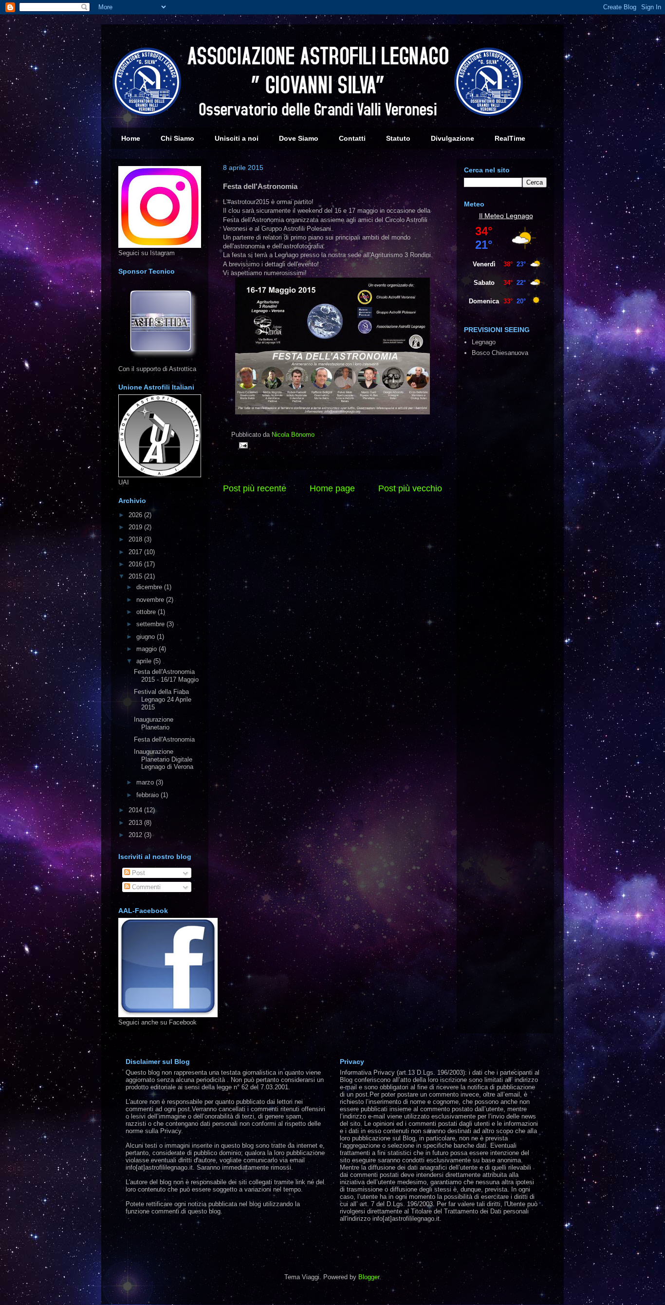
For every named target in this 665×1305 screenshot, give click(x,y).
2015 (136, 576)
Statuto (398, 138)
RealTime (510, 138)
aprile (144, 661)
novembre (151, 599)
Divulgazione (452, 138)
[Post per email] (242, 444)
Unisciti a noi (237, 138)
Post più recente (254, 488)
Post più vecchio (410, 488)
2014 (136, 810)
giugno (146, 636)
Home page (332, 488)
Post (137, 872)
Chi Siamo (177, 138)
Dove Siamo (298, 138)
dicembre (150, 587)
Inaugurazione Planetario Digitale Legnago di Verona (163, 759)
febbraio (148, 795)
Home (130, 138)
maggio (147, 648)
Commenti (145, 887)
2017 (136, 552)
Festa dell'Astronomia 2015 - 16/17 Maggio (166, 675)
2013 (136, 822)
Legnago (519, 216)
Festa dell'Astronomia (164, 739)
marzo (146, 782)
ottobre (147, 611)
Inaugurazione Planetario (153, 723)
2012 (136, 835)
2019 (136, 527)
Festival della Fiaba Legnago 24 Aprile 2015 (162, 699)
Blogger (368, 1277)
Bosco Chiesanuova (500, 352)
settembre (151, 624)
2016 (136, 564)
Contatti (352, 138)
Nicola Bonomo (293, 434)
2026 (136, 515)
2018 (136, 539)
